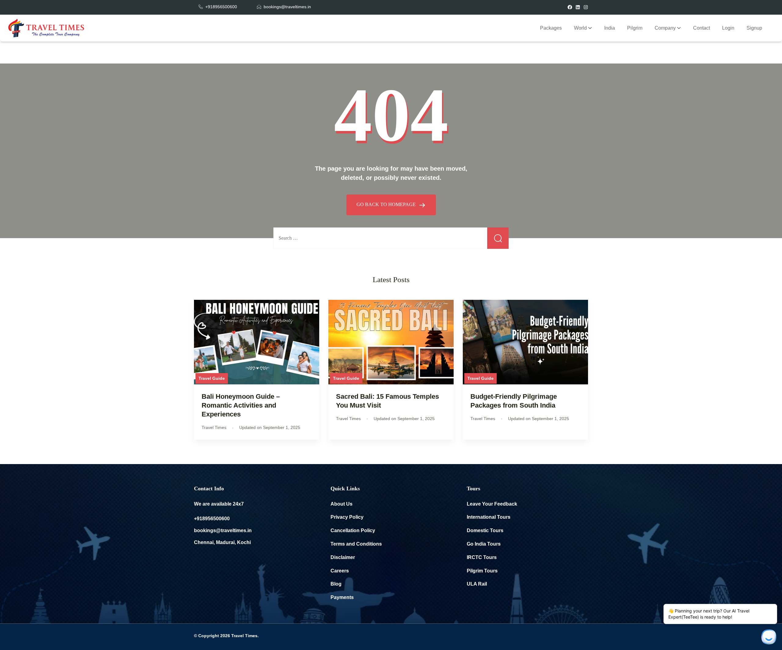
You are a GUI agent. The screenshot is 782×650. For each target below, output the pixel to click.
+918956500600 (212, 518)
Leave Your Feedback (492, 504)
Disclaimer (343, 557)
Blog (336, 583)
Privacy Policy (347, 517)
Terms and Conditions (356, 544)
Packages (551, 28)
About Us (342, 504)
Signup (754, 28)
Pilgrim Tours (482, 570)
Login (728, 28)
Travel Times (244, 635)
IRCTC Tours (482, 557)
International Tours (488, 517)
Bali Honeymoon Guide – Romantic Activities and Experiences (241, 405)
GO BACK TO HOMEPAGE (386, 204)
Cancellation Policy (353, 530)
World (580, 28)
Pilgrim (634, 28)
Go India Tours (484, 544)
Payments (342, 597)
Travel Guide (212, 378)
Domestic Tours (485, 530)
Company (665, 28)
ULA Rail (477, 583)
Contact (701, 28)
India (609, 28)
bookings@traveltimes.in (223, 530)
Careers (340, 570)
